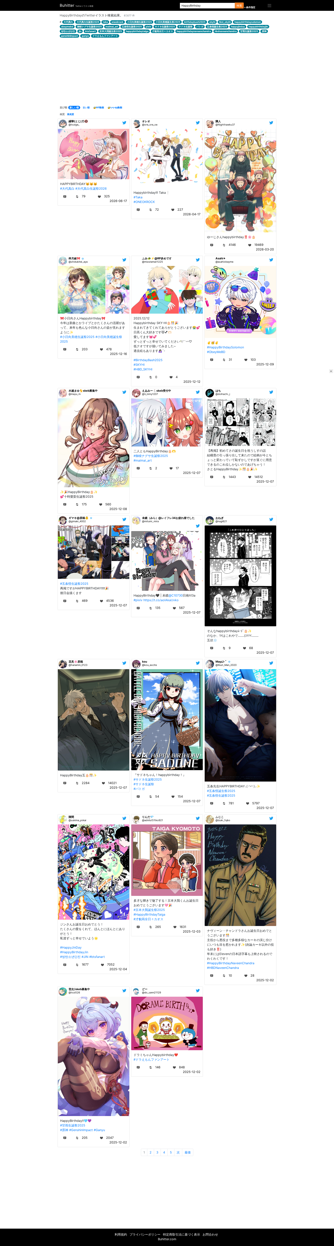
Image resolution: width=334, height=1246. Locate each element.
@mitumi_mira (150, 521)
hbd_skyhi (225, 21)
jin (80, 31)
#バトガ (139, 789)
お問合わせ (210, 1234)
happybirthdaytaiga (137, 31)
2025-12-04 (118, 969)
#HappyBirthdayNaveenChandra (230, 963)
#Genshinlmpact (81, 1130)
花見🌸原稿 (76, 661)
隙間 (71, 816)
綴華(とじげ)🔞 (78, 121)
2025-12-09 (265, 364)
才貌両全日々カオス (162, 31)
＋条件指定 (249, 7)
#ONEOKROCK (144, 202)
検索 (239, 5)
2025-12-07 (191, 473)
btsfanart (90, 31)
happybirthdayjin (258, 26)
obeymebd (67, 26)
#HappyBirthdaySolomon (225, 347)
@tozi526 (74, 992)
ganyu (85, 35)
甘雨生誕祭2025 (249, 31)
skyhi (212, 21)
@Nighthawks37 (225, 124)
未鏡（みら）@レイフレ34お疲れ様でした (168, 517)
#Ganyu (99, 1130)
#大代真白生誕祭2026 (91, 188)
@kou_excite (149, 665)
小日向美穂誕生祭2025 (168, 21)
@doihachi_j (223, 394)
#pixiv (138, 600)
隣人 (218, 121)
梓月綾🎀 (74, 258)
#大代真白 (67, 188)
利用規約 (121, 1234)
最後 (188, 1152)
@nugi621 (221, 521)
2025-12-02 (265, 980)
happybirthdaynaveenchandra (194, 31)
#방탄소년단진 (70, 957)
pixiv (148, 26)
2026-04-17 (191, 214)
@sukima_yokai (77, 820)
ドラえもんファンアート (105, 35)
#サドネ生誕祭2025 (148, 779)
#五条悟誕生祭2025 (221, 791)
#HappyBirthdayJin (74, 952)
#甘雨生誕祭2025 (72, 1125)
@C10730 (176, 595)
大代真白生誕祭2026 (88, 21)
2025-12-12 (191, 382)
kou (144, 661)
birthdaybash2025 (194, 21)
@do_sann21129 (151, 992)
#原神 (64, 1130)
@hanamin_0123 (78, 665)
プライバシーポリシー (145, 1234)
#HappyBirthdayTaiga (149, 914)
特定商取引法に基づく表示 (181, 1234)
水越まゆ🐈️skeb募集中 (83, 390)
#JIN (85, 957)
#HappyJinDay (71, 947)
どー (144, 989)
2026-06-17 (118, 201)
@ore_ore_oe (149, 124)
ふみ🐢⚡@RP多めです (157, 258)
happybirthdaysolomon (247, 21)
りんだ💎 (148, 816)
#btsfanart (97, 957)
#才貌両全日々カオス (148, 919)
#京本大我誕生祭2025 (149, 910)
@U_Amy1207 (150, 394)
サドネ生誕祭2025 (165, 26)
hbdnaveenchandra (226, 31)
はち (218, 390)
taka (105, 21)
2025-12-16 (118, 354)
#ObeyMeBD (216, 352)
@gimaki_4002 (77, 521)
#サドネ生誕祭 (144, 784)
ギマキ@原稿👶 (79, 517)
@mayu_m (75, 394)
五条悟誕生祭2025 (217, 26)
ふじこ (220, 816)
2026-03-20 (265, 249)
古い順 (86, 107)
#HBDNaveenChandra (223, 968)
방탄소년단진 (68, 31)
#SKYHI (139, 365)
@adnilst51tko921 (152, 820)
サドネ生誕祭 (186, 26)
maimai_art (112, 26)
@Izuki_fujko (223, 820)
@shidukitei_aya (78, 261)
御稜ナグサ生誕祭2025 (89, 26)
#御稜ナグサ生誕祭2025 (151, 456)
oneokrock (117, 21)
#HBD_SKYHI (143, 369)
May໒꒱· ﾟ (221, 661)
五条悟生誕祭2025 (132, 26)
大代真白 (68, 21)
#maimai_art (143, 460)
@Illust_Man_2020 (226, 665)
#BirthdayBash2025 (148, 360)
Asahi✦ (221, 258)
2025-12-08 (118, 509)
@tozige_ (74, 124)
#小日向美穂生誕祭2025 (77, 337)
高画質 (70, 114)
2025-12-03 (191, 931)
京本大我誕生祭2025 (111, 31)
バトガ (199, 26)
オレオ (146, 121)
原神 (264, 31)
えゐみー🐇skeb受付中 (156, 390)
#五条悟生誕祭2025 (74, 584)
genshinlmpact (69, 35)
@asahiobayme (224, 261)
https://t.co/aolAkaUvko (161, 600)
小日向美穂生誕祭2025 (139, 21)
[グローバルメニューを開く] (269, 5)
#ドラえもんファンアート (152, 1059)
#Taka (138, 197)
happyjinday (238, 26)
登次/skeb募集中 (79, 989)
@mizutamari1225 (152, 261)
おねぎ (220, 517)
